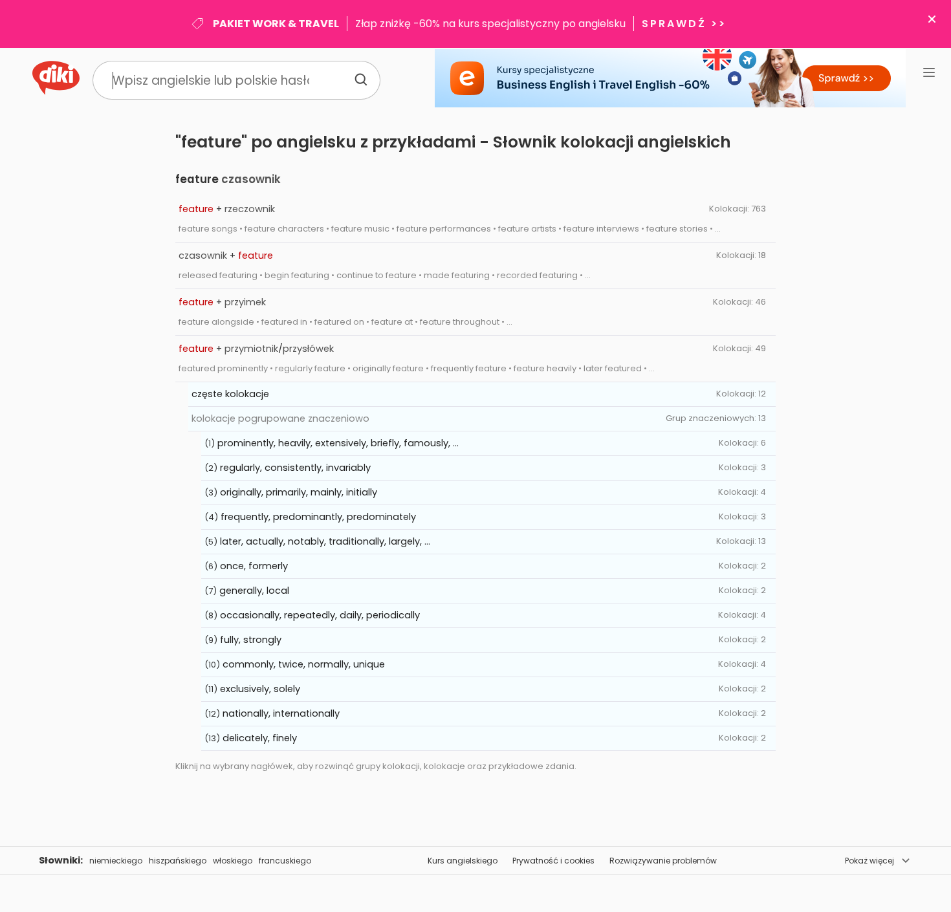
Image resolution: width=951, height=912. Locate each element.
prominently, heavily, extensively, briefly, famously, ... (338, 443)
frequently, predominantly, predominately (318, 516)
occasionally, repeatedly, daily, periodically (320, 615)
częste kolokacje (230, 393)
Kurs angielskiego (462, 860)
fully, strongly (250, 639)
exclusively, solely (260, 688)
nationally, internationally (281, 713)
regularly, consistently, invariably (295, 467)
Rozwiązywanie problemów (663, 860)
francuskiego (285, 860)
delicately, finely (260, 738)
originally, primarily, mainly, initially (298, 492)
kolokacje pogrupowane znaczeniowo (280, 418)
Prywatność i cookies (553, 860)
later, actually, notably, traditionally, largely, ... (325, 541)
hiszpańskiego (177, 860)
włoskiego (232, 860)
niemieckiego (115, 860)
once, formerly (254, 565)
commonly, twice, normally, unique (304, 664)
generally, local (254, 590)
